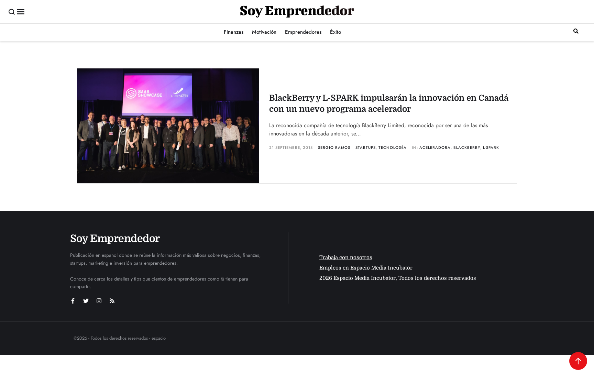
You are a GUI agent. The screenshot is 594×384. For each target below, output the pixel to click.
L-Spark (491, 147)
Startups (365, 147)
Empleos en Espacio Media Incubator (365, 268)
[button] (12, 12)
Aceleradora (435, 147)
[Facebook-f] (73, 301)
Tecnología (392, 147)
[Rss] (112, 301)
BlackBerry (466, 147)
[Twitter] (86, 301)
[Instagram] (99, 301)
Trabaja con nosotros (345, 257)
